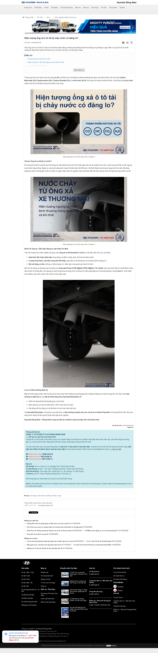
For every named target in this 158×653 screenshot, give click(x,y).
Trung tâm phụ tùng (119, 606)
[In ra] (127, 42)
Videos (122, 7)
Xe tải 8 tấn (25, 586)
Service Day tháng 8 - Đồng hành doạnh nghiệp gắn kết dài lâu (78, 591)
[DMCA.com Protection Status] (111, 645)
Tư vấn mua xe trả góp (48, 583)
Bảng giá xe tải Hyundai (28, 605)
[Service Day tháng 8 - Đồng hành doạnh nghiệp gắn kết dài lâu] (65, 592)
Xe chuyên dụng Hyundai (29, 602)
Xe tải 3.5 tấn (25, 579)
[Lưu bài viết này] (132, 42)
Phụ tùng (94, 7)
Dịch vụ (86, 7)
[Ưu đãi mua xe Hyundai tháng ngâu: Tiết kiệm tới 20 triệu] (65, 575)
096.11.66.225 (95, 605)
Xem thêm (78, 70)
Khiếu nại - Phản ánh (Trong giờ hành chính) (124, 610)
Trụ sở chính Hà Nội (119, 572)
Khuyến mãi (44, 572)
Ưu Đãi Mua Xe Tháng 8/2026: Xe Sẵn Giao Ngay (78, 599)
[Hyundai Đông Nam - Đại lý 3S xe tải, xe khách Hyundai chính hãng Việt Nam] (34, 2)
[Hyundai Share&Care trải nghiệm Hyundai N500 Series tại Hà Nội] (65, 612)
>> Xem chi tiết (115, 449)
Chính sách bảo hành (47, 598)
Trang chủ (28, 7)
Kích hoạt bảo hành (47, 576)
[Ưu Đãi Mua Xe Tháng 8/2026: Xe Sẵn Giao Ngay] (65, 601)
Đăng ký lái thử (45, 579)
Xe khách (54, 7)
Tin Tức (104, 7)
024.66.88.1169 (105, 605)
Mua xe (78, 7)
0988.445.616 (47, 454)
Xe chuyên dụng (67, 7)
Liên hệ (116, 593)
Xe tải (46, 7)
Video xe (43, 586)
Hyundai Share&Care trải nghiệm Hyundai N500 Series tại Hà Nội (79, 609)
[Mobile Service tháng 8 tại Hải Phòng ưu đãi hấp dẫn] (65, 583)
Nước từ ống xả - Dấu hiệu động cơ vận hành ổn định (46, 62)
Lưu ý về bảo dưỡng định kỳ (37, 66)
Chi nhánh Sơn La (118, 576)
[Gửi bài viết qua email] (123, 42)
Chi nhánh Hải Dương (120, 579)
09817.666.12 (47, 459)
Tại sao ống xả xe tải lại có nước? (39, 59)
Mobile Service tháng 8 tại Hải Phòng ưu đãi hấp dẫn (78, 582)
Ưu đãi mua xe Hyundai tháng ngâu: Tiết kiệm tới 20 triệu (78, 574)
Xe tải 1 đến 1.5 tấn (27, 572)
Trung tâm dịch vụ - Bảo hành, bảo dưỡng (124, 602)
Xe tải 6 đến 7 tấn (27, 583)
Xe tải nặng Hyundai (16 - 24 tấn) (30, 590)
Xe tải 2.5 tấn (25, 576)
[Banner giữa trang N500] (79, 26)
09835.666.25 (95, 585)
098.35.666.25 (46, 456)
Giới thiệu (38, 7)
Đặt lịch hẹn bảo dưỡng (48, 602)
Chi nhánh (113, 7)
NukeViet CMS (70, 645)
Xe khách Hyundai (27, 598)
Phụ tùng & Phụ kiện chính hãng (49, 594)
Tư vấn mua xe (118, 597)
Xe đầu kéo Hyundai (27, 595)
